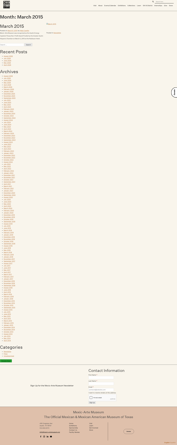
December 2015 (9, 301)
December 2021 (9, 175)
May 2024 (7, 127)
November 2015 (9, 303)
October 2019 (8, 219)
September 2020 (9, 195)
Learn (139, 5)
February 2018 (9, 254)
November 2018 (9, 239)
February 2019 (9, 232)
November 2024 (9, 113)
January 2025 (8, 111)
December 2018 (9, 237)
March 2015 (12, 26)
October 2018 (8, 241)
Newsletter (57, 33)
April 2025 (7, 107)
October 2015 (8, 305)
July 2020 (7, 199)
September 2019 (9, 221)
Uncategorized (9, 356)
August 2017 (8, 263)
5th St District (147, 5)
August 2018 (8, 246)
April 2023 (7, 149)
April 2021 (7, 184)
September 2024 (9, 118)
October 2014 (8, 332)
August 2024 (8, 120)
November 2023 (9, 138)
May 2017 (7, 270)
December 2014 (9, 327)
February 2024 (9, 133)
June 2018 (7, 248)
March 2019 (8, 230)
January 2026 (8, 91)
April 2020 (7, 206)
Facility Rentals (74, 432)
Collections (131, 5)
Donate (174, 92)
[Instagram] (44, 436)
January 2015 (8, 325)
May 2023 (7, 146)
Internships (158, 5)
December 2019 (9, 215)
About (100, 5)
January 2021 (8, 191)
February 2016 (9, 296)
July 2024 (7, 122)
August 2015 (8, 310)
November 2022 (9, 157)
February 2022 (9, 171)
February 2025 (9, 109)
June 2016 (7, 290)
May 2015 (7, 316)
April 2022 (7, 168)
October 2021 (8, 180)
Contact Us (73, 430)
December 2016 (9, 281)
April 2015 (7, 318)
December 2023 (9, 135)
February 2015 (9, 323)
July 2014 (7, 336)
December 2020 (9, 193)
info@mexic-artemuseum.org (50, 432)
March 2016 (8, 294)
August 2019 (8, 224)
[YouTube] (51, 436)
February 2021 (9, 188)
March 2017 (8, 274)
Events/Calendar (110, 5)
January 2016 (8, 299)
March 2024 (8, 131)
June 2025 (7, 102)
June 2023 (7, 144)
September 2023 (9, 140)
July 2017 (7, 266)
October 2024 (9, 116)
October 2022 (9, 160)
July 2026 (7, 58)
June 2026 (7, 60)
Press (5, 354)
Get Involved (93, 428)
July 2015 (7, 312)
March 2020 (8, 208)
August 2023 (8, 142)
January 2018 (8, 257)
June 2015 (7, 314)
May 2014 (7, 338)
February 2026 (9, 89)
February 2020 (9, 210)
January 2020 (8, 213)
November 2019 (9, 217)
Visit (94, 5)
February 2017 (9, 277)
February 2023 (9, 151)
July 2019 (7, 226)
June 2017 (7, 268)
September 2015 (9, 307)
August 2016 (8, 288)
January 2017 (8, 279)
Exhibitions (122, 5)
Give (165, 5)
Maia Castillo (24, 31)
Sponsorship (73, 428)
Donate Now (6, 361)
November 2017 (9, 259)
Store (171, 5)
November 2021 (9, 177)
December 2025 (9, 94)
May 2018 (7, 250)
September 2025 (9, 98)
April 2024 (7, 129)
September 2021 (9, 182)
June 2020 (7, 202)
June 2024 (7, 124)
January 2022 (8, 173)
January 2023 (8, 153)
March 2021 (8, 186)
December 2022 (9, 155)
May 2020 (7, 204)
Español (173, 442)
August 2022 (8, 162)
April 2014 (7, 340)
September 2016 (9, 285)
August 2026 (8, 56)
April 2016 (7, 292)
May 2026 (7, 63)
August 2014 (8, 334)
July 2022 (7, 164)
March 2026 (8, 87)
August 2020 (8, 197)
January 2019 (8, 235)
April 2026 (7, 65)
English (167, 442)
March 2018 (8, 252)
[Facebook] (41, 436)
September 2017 (9, 261)
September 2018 (9, 243)
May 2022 (7, 166)
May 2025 (7, 105)
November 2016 (9, 283)
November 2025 (9, 96)
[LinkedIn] (47, 436)
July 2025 (7, 100)
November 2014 (9, 329)
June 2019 (7, 228)
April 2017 (7, 272)
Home (71, 423)
